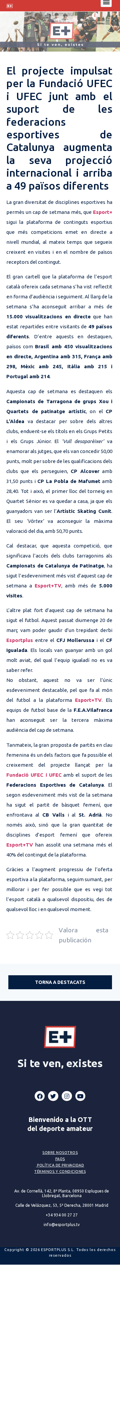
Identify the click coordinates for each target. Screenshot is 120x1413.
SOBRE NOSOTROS (60, 1153)
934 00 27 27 (62, 1215)
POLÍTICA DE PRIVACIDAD (60, 1165)
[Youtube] (80, 1096)
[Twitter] (53, 1096)
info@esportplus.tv (62, 1224)
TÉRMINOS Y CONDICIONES (60, 1172)
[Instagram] (67, 1096)
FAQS (60, 1159)
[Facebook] (40, 1096)
